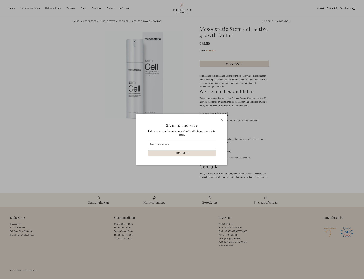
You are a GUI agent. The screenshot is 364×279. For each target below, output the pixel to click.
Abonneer (182, 153)
